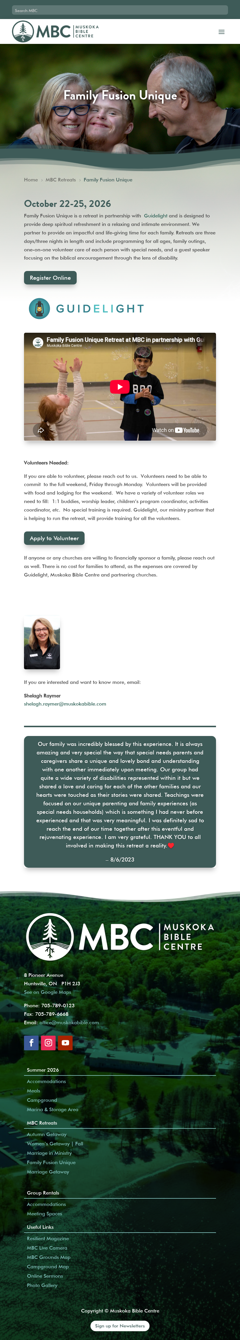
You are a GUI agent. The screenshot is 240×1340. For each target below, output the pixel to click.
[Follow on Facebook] (31, 1043)
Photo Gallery (42, 1285)
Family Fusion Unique (51, 1162)
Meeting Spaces (44, 1214)
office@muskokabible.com (69, 1022)
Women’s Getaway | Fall (55, 1144)
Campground (42, 1100)
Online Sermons (45, 1276)
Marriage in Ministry (49, 1153)
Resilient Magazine (48, 1238)
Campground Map (48, 1266)
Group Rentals (43, 1193)
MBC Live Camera (47, 1248)
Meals (33, 1091)
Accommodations (46, 1081)
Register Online (50, 277)
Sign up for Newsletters (120, 1326)
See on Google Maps (47, 992)
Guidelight (155, 216)
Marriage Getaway (48, 1172)
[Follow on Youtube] (65, 1043)
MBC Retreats (42, 1123)
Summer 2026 (43, 1070)
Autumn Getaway (46, 1134)
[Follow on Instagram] (48, 1043)
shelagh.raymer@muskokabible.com (65, 704)
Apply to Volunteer (54, 538)
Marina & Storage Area (52, 1109)
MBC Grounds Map (49, 1257)
